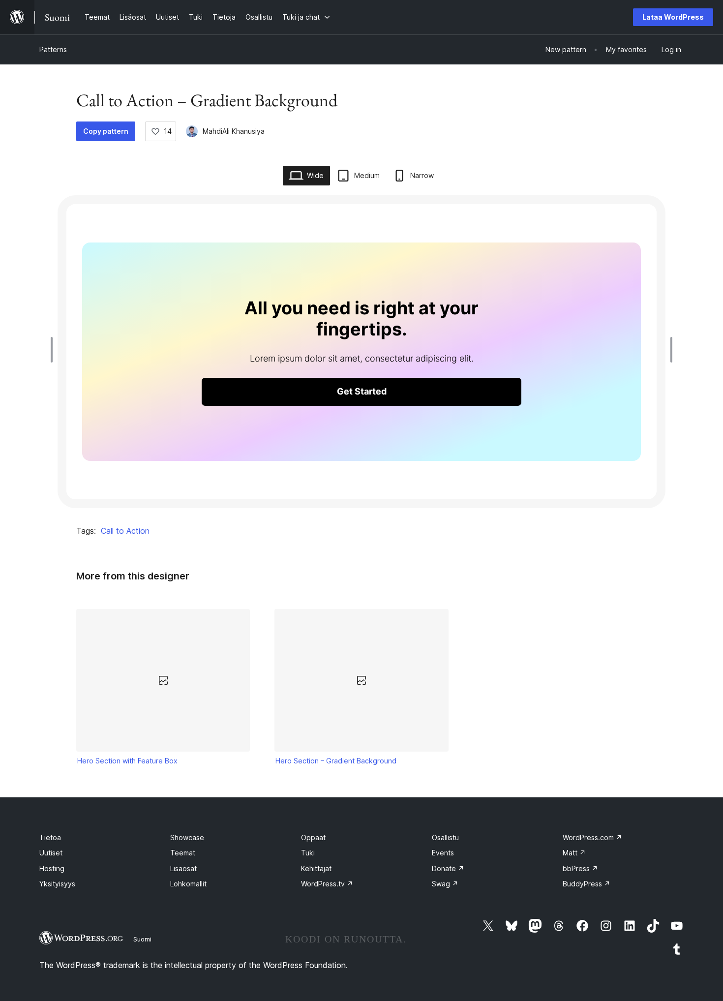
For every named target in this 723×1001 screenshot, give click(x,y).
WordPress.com (592, 837)
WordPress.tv (327, 884)
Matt (574, 853)
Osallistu (445, 837)
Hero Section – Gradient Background (335, 761)
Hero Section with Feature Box (127, 761)
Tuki (308, 853)
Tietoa (50, 837)
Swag (445, 884)
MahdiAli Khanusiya (234, 131)
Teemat (182, 853)
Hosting (51, 868)
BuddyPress (586, 884)
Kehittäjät (316, 868)
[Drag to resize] (54, 350)
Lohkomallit (188, 884)
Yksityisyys (57, 884)
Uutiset (50, 853)
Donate (448, 868)
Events (443, 853)
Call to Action (125, 531)
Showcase (187, 837)
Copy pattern (105, 131)
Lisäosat (183, 868)
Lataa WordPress (673, 17)
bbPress (580, 868)
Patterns (53, 49)
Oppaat (313, 837)
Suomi (142, 939)
